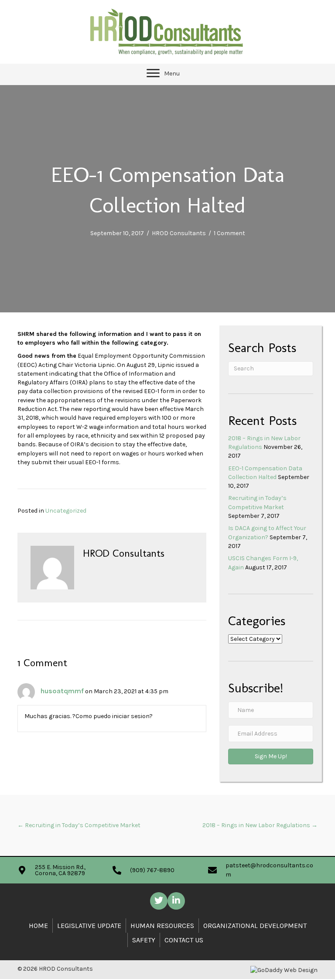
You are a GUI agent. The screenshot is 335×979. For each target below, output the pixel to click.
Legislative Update (89, 925)
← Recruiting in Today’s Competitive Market (78, 825)
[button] (153, 73)
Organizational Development (255, 925)
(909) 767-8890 (152, 870)
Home (38, 925)
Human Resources (162, 925)
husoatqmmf (62, 691)
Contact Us (183, 940)
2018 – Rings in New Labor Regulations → (260, 825)
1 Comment (229, 233)
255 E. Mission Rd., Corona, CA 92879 (60, 870)
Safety (143, 940)
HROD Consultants (179, 233)
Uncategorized (65, 510)
